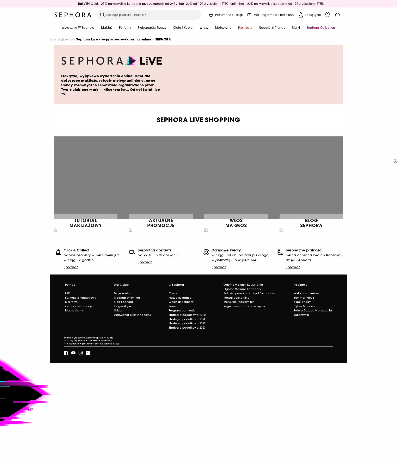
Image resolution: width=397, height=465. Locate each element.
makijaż (106, 28)
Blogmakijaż (123, 306)
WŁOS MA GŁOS (236, 223)
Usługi (118, 310)
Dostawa (71, 302)
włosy (204, 28)
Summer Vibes (304, 297)
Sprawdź (71, 267)
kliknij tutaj (106, 337)
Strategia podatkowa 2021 (187, 319)
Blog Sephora (123, 302)
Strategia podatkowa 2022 (187, 323)
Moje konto (122, 293)
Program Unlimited (127, 297)
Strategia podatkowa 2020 (187, 315)
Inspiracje (300, 284)
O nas (173, 293)
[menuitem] (78, 28)
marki (296, 28)
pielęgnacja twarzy (152, 28)
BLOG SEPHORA (311, 223)
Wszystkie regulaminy (239, 302)
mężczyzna (223, 28)
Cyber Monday (304, 306)
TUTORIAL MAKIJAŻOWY (85, 223)
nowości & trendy (272, 28)
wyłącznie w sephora (78, 28)
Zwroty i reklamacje (79, 306)
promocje (245, 28)
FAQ (68, 293)
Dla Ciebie (121, 284)
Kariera (174, 306)
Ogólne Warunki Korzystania (243, 284)
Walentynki (301, 315)
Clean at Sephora (181, 302)
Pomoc (70, 284)
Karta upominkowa (307, 293)
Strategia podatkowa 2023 (187, 327)
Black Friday (302, 302)
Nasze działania (180, 297)
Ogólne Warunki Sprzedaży (242, 289)
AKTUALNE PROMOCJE (161, 223)
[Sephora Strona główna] (73, 14)
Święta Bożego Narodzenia (313, 310)
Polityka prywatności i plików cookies (250, 293)
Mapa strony (74, 310)
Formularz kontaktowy (80, 297)
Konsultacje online (236, 297)
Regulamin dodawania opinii (244, 306)
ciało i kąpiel (183, 28)
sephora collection (321, 28)
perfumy (125, 28)
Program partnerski (182, 310)
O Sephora (176, 284)
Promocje (106, 340)
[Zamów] (337, 14)
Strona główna (61, 39)
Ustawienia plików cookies (132, 315)
